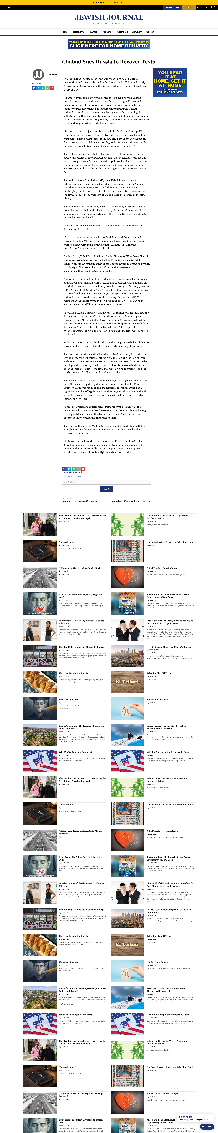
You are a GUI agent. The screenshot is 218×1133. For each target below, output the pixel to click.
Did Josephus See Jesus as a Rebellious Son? (170, 542)
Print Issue (150, 32)
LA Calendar (137, 32)
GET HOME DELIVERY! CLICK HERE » (109, 2)
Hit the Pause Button (157, 699)
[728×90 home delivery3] (109, 43)
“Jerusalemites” (67, 542)
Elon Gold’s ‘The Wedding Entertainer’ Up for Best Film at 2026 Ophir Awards (170, 622)
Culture (93, 32)
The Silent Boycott (68, 699)
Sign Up (107, 489)
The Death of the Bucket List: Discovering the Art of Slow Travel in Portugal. (82, 517)
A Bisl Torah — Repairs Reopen (163, 568)
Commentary (78, 32)
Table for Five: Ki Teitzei (159, 673)
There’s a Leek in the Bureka (73, 673)
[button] (34, 88)
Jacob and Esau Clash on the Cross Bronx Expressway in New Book (168, 595)
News (65, 32)
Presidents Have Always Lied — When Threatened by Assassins (166, 727)
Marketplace (122, 32)
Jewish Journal (109, 17)
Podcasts (107, 32)
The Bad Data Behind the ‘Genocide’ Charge (81, 647)
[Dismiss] (174, 1115)
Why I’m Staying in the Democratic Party (168, 752)
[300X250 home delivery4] (170, 82)
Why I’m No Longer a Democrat (75, 752)
